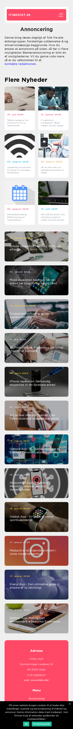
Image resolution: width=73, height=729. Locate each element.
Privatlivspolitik (41, 724)
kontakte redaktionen (20, 64)
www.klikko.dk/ (40, 680)
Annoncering (37, 698)
